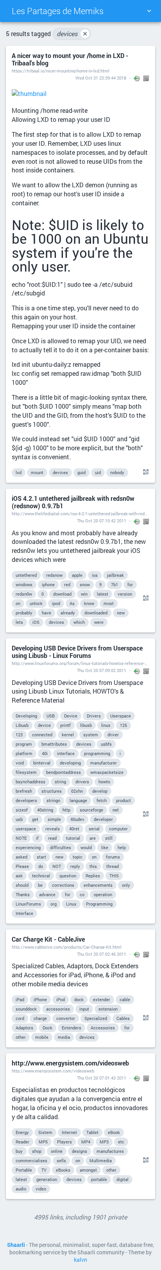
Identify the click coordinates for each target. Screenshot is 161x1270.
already (68, 613)
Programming (99, 904)
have (46, 613)
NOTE (21, 838)
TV (44, 1170)
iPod (60, 999)
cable (125, 999)
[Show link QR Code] (144, 472)
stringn (53, 800)
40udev (77, 819)
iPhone (40, 999)
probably (24, 613)
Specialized (95, 1018)
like (104, 847)
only (126, 885)
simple (54, 819)
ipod (56, 603)
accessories (58, 1009)
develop (99, 791)
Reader (22, 1142)
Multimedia (100, 1160)
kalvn (80, 1259)
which (79, 622)
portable (99, 1179)
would (86, 847)
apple (77, 575)
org (53, 904)
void (20, 763)
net (116, 810)
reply (75, 866)
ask (19, 876)
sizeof (22, 810)
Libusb (22, 725)
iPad (20, 999)
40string (45, 810)
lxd (18, 472)
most (109, 603)
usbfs (106, 744)
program (24, 744)
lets (19, 622)
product (123, 800)
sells (61, 1160)
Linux (71, 904)
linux (106, 725)
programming (97, 753)
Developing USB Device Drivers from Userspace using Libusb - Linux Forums (77, 651)
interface (66, 753)
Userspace (120, 716)
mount (37, 472)
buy (19, 1151)
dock (79, 999)
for (130, 584)
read (52, 838)
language (78, 800)
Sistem (45, 1132)
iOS (35, 622)
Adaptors (24, 1028)
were (99, 622)
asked (21, 857)
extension (108, 1009)
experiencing (28, 847)
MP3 (104, 1142)
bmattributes (54, 744)
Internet (69, 1132)
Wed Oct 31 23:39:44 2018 (100, 78)
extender (101, 999)
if (37, 838)
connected (42, 734)
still (109, 838)
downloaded (95, 613)
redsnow (54, 575)
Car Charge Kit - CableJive (48, 939)
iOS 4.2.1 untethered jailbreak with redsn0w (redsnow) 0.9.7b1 (73, 502)
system (90, 734)
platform (24, 753)
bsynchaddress (30, 781)
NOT (56, 866)
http (66, 810)
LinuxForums (28, 904)
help (122, 847)
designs (79, 1151)
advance (47, 894)
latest (102, 594)
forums (113, 857)
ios (95, 575)
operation (103, 894)
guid (81, 472)
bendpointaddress (63, 772)
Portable (24, 1170)
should (22, 885)
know (89, 603)
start (41, 857)
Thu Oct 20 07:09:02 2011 (101, 670)
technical (41, 876)
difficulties (60, 847)
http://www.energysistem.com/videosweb (70, 1063)
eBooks (63, 1170)
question (67, 876)
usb (19, 819)
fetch (102, 800)
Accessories (103, 1028)
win (84, 594)
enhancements (98, 885)
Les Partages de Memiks (58, 10)
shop (36, 1151)
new (121, 613)
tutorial (73, 838)
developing (70, 763)
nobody (117, 472)
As (72, 603)
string (60, 781)
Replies (93, 876)
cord (20, 1018)
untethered (26, 575)
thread (112, 866)
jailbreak (115, 575)
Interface (24, 913)
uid (98, 472)
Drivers (94, 716)
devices (72, 33)
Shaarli (16, 1244)
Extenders (71, 1028)
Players (64, 1142)
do (40, 866)
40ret (74, 829)
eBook (114, 1132)
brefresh (24, 791)
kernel (68, 734)
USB (51, 716)
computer (118, 829)
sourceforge (91, 810)
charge (40, 1018)
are (92, 838)
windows (24, 584)
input (84, 1009)
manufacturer (103, 763)
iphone (48, 584)
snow (85, 584)
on (18, 603)
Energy (22, 1132)
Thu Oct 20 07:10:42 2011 (101, 521)
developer (103, 819)
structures (51, 791)
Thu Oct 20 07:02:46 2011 (101, 954)
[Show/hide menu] (149, 11)
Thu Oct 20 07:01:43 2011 (101, 1078)
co (82, 894)
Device (70, 716)
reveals (52, 829)
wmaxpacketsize (106, 772)
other (21, 1037)
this (93, 866)
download (62, 594)
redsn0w (24, 594)
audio (21, 1189)
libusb (86, 725)
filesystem (26, 772)
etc (121, 1142)
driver (113, 734)
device (44, 725)
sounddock (26, 1009)
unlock (36, 603)
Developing (26, 716)
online (57, 1151)
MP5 (43, 1142)
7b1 (114, 584)
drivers (82, 781)
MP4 (85, 1142)
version (125, 594)
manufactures (110, 1151)
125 (123, 725)
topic (77, 857)
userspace (26, 829)
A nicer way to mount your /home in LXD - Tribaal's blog (70, 59)
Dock (47, 1028)
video (41, 1189)
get (35, 819)
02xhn (77, 791)
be (40, 885)
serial (94, 829)
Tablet (92, 1132)
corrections (63, 885)
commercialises (31, 1160)
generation (46, 1179)
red (67, 584)
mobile (41, 1037)
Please (22, 866)
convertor (65, 1018)
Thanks (23, 894)
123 (19, 734)
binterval (41, 763)
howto (104, 781)
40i (45, 753)
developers (26, 800)
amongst (88, 1170)
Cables (123, 1018)
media (64, 1037)
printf (65, 725)
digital (122, 1179)
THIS (114, 876)
